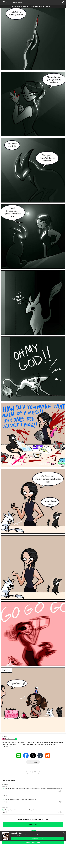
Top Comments (8, 781)
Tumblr (40, 755)
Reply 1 (4, 801)
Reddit (47, 755)
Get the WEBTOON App (37, 838)
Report (33, 772)
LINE (18, 755)
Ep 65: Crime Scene (14, 2)
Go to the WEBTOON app (33, 842)
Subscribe (34, 762)
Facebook (26, 755)
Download (33, 824)
